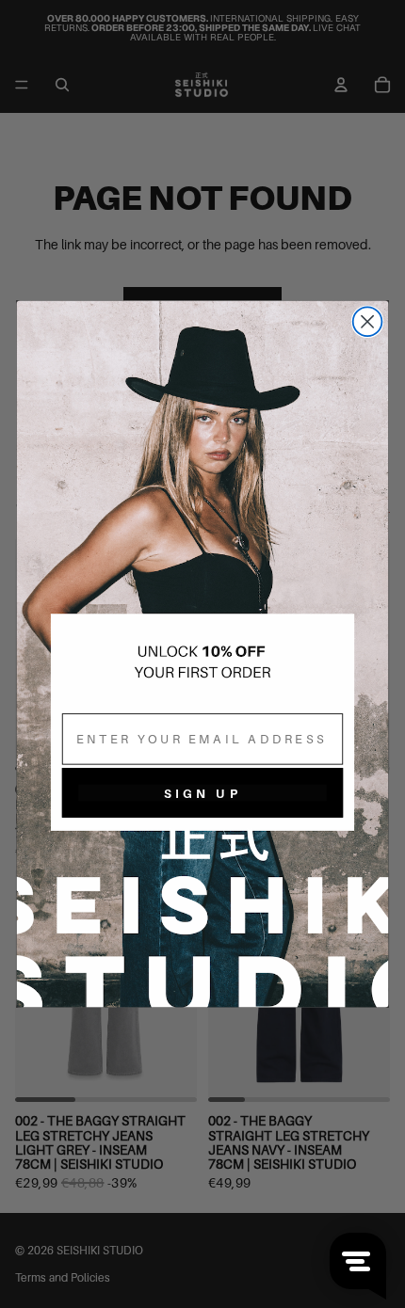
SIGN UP (202, 793)
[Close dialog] (367, 321)
